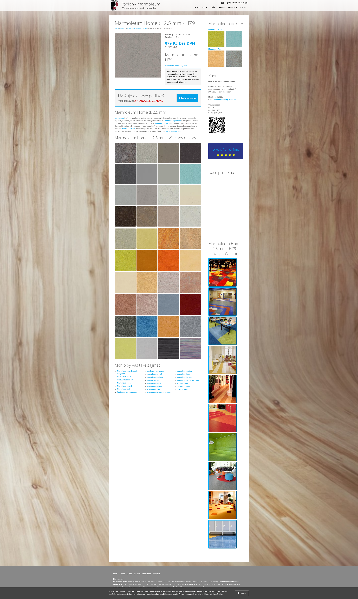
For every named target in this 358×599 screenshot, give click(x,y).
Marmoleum (119, 118)
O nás (212, 8)
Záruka (168, 37)
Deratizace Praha (120, 582)
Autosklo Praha (191, 584)
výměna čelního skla (231, 584)
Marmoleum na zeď (154, 374)
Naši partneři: (118, 579)
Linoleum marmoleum (155, 371)
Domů (117, 28)
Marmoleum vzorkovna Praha (188, 380)
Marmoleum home (154, 383)
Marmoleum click (123, 389)
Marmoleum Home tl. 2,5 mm (137, 28)
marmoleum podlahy (173, 121)
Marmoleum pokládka (155, 386)
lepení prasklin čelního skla (172, 587)
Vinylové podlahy (183, 386)
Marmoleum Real (153, 390)
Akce (204, 8)
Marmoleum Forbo (154, 380)
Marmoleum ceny (162, 123)
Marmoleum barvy (184, 374)
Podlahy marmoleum (125, 380)
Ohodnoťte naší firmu (226, 149)
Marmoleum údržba (184, 371)
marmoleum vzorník (173, 131)
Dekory (221, 8)
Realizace (232, 8)
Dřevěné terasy (183, 390)
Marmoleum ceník (124, 377)
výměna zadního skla (137, 587)
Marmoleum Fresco (184, 377)
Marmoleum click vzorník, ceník (159, 393)
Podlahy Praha (182, 383)
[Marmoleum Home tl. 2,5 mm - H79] (136, 5)
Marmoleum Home (215, 30)
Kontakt (244, 8)
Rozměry (169, 34)
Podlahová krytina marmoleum (128, 392)
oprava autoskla (153, 587)
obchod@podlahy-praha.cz (225, 100)
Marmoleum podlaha (155, 377)
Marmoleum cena (123, 383)
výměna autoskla (120, 587)
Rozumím (242, 593)
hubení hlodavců (139, 582)
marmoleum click (128, 129)
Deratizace (196, 582)
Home (197, 8)
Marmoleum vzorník (124, 386)
